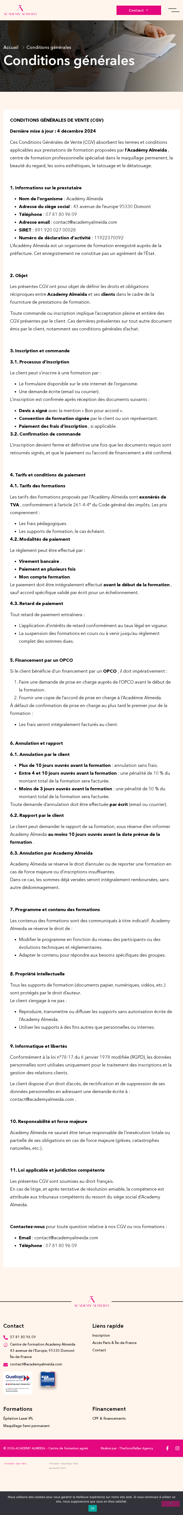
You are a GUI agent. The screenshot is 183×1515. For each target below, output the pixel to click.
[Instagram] (177, 1448)
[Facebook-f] (167, 1448)
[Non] (170, 1504)
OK (93, 1508)
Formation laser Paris (15, 1463)
